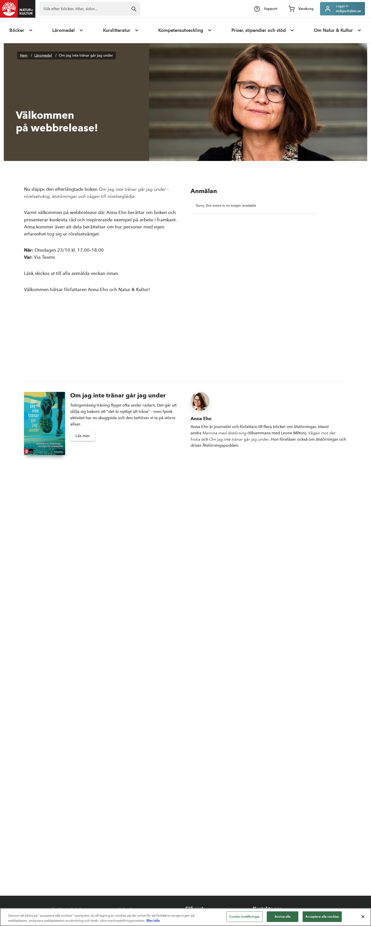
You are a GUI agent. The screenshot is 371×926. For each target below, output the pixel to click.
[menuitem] (21, 30)
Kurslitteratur (116, 30)
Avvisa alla (282, 916)
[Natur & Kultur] (17, 9)
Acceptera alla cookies (322, 916)
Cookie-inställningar (244, 916)
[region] (185, 917)
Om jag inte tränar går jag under (86, 55)
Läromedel (63, 30)
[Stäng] (362, 916)
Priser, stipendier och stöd (258, 30)
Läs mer (82, 435)
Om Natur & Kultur (333, 30)
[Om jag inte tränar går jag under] (44, 423)
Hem (24, 55)
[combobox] (89, 9)
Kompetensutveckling (180, 30)
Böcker (16, 30)
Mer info (153, 920)
